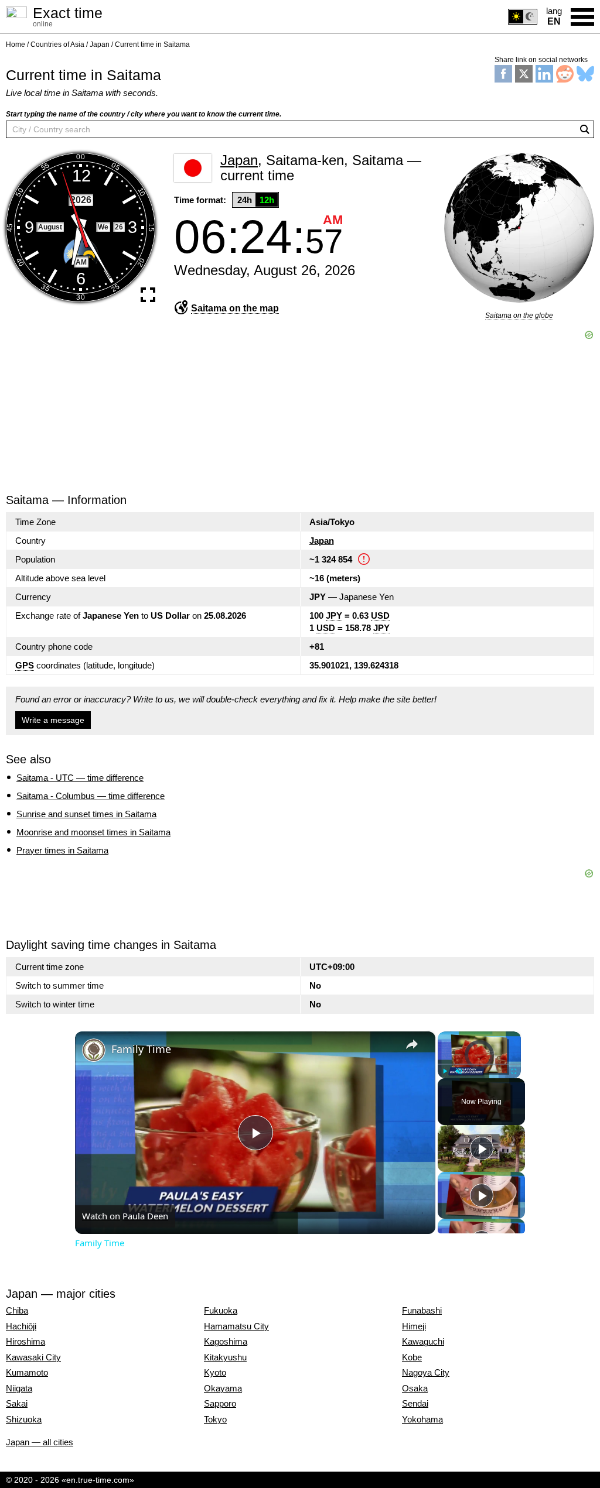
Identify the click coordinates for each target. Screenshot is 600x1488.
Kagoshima (225, 1341)
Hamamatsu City (236, 1326)
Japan (321, 541)
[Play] (445, 1071)
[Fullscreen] (514, 1071)
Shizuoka (24, 1419)
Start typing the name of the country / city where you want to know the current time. (143, 114)
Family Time (141, 1049)
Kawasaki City (33, 1357)
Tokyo (215, 1419)
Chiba (17, 1310)
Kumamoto (27, 1372)
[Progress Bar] (479, 1063)
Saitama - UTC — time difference (80, 778)
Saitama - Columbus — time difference (90, 796)
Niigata (19, 1388)
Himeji (414, 1326)
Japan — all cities (39, 1442)
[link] (93, 1050)
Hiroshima (25, 1341)
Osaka (415, 1388)
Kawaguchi (423, 1341)
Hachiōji (21, 1326)
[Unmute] (459, 1071)
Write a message (53, 720)
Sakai (17, 1403)
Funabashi (422, 1310)
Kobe (412, 1357)
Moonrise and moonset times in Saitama (93, 832)
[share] (411, 1043)
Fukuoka (220, 1310)
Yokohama (422, 1419)
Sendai (415, 1403)
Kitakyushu (225, 1357)
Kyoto (215, 1372)
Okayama (223, 1388)
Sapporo (220, 1403)
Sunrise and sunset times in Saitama (86, 814)
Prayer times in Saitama (62, 850)
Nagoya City (425, 1372)
